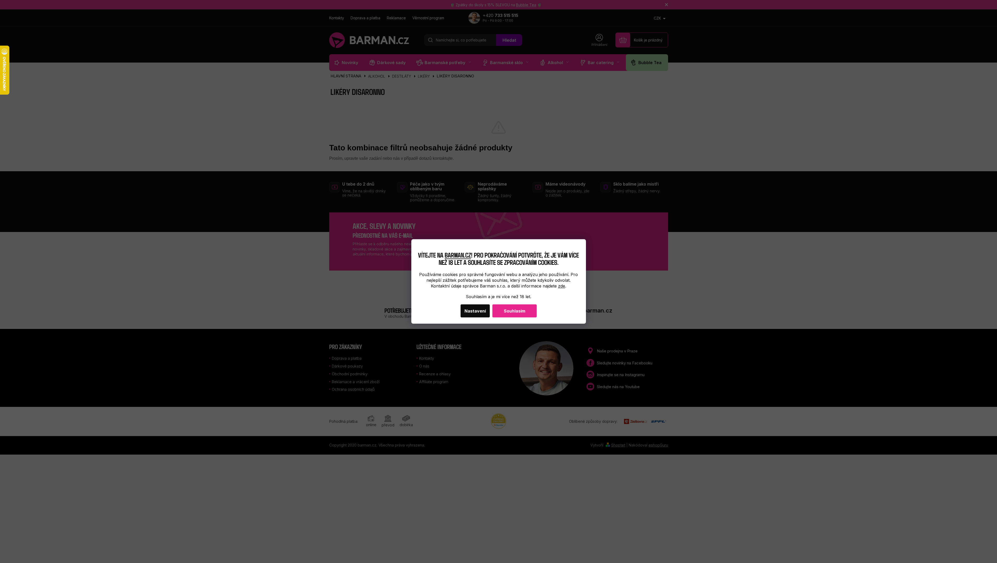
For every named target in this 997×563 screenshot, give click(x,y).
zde (561, 286)
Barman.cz (458, 254)
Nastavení (475, 311)
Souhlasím (514, 311)
